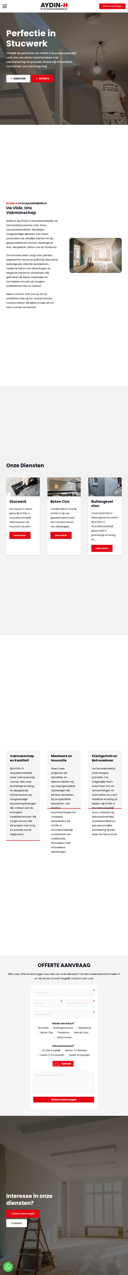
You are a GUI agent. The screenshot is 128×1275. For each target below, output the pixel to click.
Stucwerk (18, 501)
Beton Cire (59, 501)
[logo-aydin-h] (54, 6)
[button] (8, 1267)
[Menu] (4, 6)
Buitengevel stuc (102, 503)
